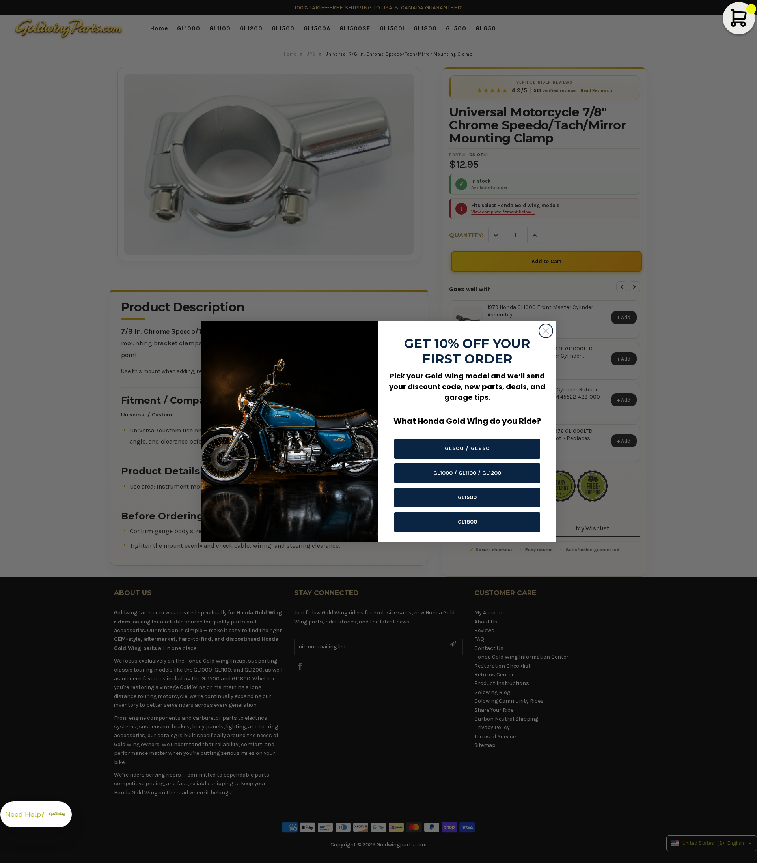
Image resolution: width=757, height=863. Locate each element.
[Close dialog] (546, 331)
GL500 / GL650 (467, 448)
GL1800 (467, 522)
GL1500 (467, 497)
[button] (36, 814)
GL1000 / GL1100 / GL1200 (467, 473)
